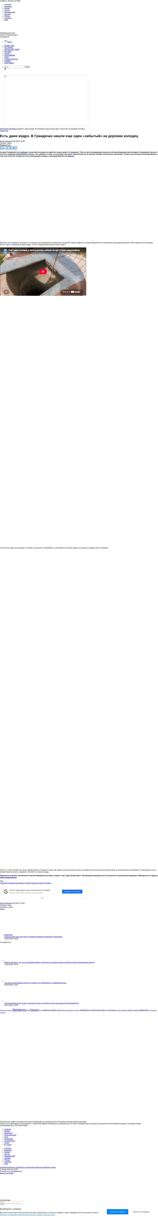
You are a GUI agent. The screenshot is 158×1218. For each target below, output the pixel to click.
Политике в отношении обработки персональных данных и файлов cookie (27, 1215)
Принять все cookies (117, 1212)
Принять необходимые (141, 1212)
